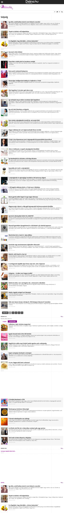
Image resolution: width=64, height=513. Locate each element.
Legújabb (4, 321)
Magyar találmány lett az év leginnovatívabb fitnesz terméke (25, 130)
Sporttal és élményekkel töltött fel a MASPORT (21, 216)
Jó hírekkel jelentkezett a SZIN (17, 399)
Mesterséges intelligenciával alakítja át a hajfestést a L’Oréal (25, 81)
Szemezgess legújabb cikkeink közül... (8, 451)
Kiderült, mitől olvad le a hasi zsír (18, 254)
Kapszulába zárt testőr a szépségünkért (19, 168)
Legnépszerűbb (12, 321)
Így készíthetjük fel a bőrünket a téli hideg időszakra (23, 158)
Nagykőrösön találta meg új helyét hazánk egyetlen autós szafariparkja (28, 343)
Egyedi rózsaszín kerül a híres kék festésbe (20, 334)
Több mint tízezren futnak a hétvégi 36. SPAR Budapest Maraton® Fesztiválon (29, 302)
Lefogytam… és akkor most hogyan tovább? (20, 273)
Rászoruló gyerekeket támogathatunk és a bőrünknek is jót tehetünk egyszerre (30, 225)
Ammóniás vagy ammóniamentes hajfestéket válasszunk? (24, 245)
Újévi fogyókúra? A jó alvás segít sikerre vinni (21, 90)
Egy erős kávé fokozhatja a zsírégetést (19, 109)
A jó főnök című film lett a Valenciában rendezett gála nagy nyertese (27, 428)
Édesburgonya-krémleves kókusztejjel (19, 409)
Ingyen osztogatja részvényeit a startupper (20, 353)
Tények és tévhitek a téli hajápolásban (19, 31)
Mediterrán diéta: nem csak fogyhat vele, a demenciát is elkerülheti (27, 283)
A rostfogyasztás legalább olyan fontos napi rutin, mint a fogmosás (27, 264)
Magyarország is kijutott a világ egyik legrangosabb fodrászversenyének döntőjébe (31, 206)
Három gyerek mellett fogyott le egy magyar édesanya (23, 197)
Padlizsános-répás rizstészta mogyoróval (19, 324)
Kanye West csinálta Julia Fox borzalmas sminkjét (22, 61)
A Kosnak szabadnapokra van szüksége (19, 419)
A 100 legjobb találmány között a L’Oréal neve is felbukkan (24, 187)
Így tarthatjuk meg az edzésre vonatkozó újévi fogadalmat (24, 100)
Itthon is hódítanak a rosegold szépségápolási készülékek (24, 149)
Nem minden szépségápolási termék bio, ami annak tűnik (24, 120)
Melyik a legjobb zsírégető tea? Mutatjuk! (20, 292)
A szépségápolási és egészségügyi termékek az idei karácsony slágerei (27, 178)
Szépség (2, 482)
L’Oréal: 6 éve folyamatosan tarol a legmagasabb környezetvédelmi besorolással (30, 139)
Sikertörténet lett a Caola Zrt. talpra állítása (20, 235)
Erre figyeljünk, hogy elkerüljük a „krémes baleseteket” (23, 41)
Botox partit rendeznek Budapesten (18, 71)
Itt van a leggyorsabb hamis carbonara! (19, 362)
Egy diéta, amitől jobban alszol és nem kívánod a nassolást (24, 22)
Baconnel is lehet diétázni (15, 52)
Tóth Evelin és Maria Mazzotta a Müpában (20, 438)
